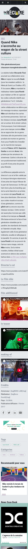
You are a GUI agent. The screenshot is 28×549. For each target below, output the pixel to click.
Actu (4, 455)
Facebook (3, 412)
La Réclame (14, 13)
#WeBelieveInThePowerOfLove (13, 104)
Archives (12, 455)
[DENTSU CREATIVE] (14, 520)
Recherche (25, 2)
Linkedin (14, 412)
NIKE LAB (16, 445)
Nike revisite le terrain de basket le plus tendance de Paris (13, 487)
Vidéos (22, 455)
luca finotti (6, 445)
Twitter (9, 412)
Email (20, 412)
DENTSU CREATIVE (14, 537)
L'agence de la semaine (12, 535)
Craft (3, 38)
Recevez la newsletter (19, 2)
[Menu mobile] (2, 2)
